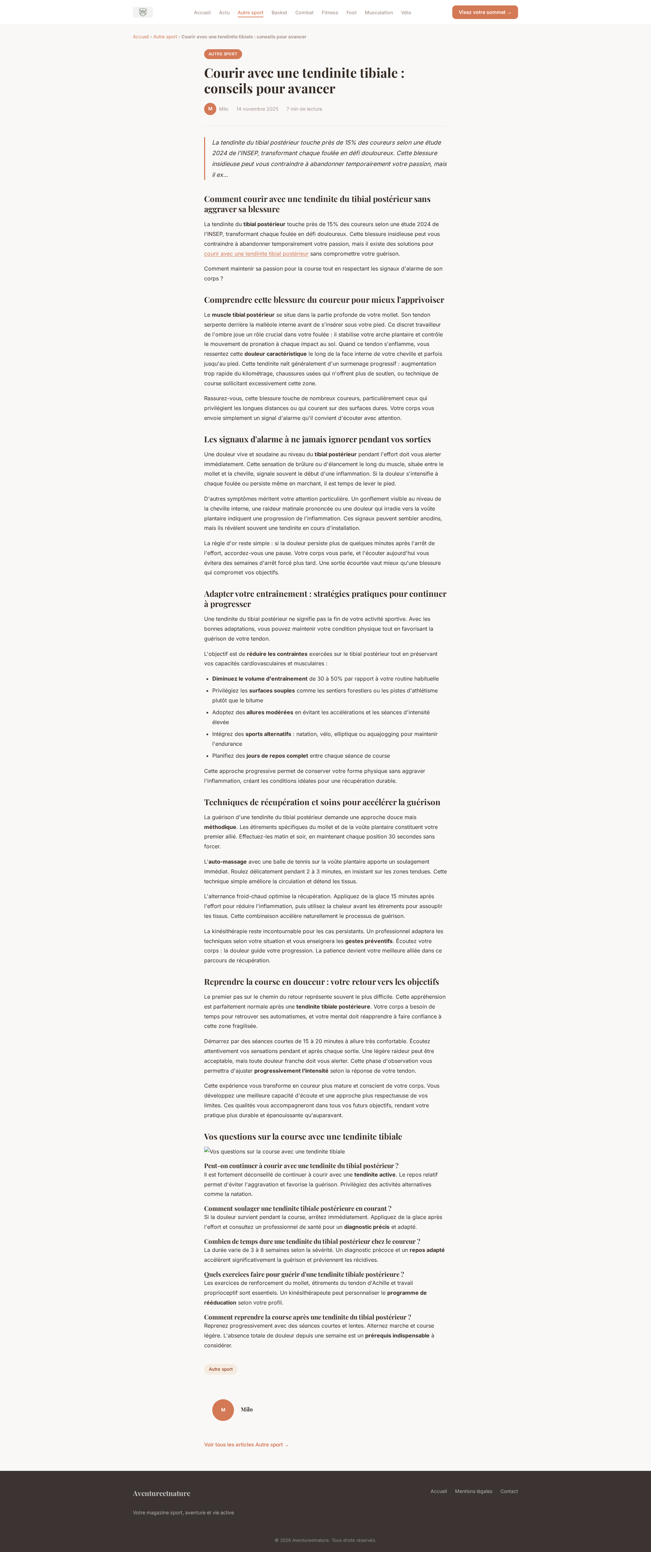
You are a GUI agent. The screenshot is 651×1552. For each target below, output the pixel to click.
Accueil (202, 12)
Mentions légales (473, 1491)
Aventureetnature (161, 1493)
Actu (224, 12)
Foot (352, 12)
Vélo (406, 12)
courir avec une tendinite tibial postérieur (256, 253)
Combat (304, 12)
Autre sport (250, 12)
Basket (279, 12)
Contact (509, 1491)
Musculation (379, 12)
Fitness (330, 12)
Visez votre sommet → (485, 12)
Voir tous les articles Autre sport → (246, 1444)
